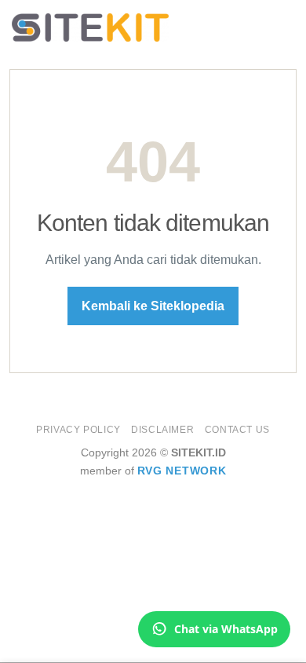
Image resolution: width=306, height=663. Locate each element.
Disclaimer (162, 429)
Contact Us (237, 429)
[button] (284, 27)
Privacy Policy (78, 429)
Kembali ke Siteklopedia (153, 306)
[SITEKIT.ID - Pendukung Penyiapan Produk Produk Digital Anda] (90, 27)
